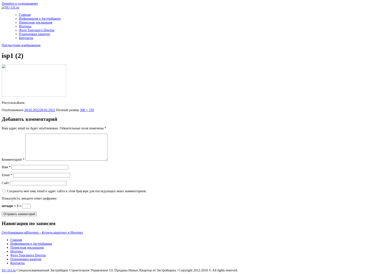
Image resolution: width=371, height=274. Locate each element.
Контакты (26, 38)
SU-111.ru (9, 270)
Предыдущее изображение (21, 45)
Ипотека (25, 26)
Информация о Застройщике (40, 18)
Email (7, 175)
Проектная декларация (35, 22)
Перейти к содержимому (20, 3)
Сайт (5, 183)
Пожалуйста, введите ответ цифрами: (29, 198)
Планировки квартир (34, 34)
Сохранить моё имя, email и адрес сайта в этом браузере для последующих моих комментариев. (77, 191)
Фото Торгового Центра (36, 30)
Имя (6, 167)
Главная (24, 15)
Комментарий (13, 159)
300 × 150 (87, 110)
